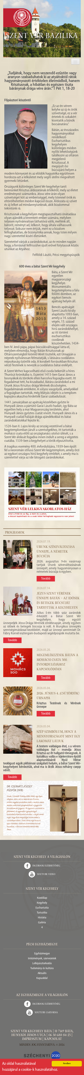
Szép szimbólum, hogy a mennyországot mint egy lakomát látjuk (58, 736)
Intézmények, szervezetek (42, 958)
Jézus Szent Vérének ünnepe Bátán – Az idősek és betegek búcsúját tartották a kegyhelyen (58, 601)
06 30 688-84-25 (59, 1035)
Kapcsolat (53, 1039)
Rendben (67, 1063)
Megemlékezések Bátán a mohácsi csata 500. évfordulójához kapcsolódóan (57, 663)
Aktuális (42, 973)
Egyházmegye (42, 953)
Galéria (42, 922)
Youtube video (46, 874)
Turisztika (42, 912)
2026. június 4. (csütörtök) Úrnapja (58, 696)
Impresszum (32, 1039)
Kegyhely (42, 903)
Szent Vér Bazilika (42, 36)
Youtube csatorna (46, 1012)
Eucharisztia (42, 907)
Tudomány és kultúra (42, 968)
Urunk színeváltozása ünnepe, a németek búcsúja (56, 552)
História (42, 917)
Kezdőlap (42, 898)
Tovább (45, 578)
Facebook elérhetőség (46, 865)
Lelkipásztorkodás (42, 963)
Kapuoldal (42, 978)
